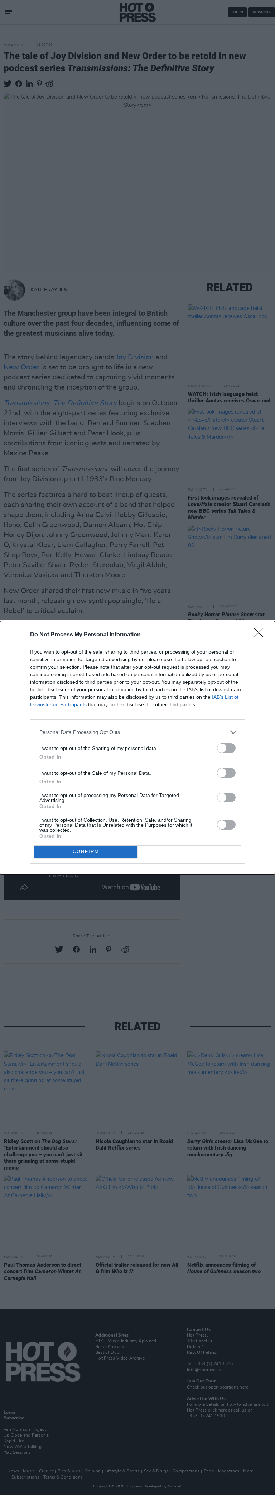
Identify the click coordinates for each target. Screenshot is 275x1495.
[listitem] (137, 732)
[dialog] (137, 747)
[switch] (226, 748)
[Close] (261, 635)
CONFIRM (86, 851)
